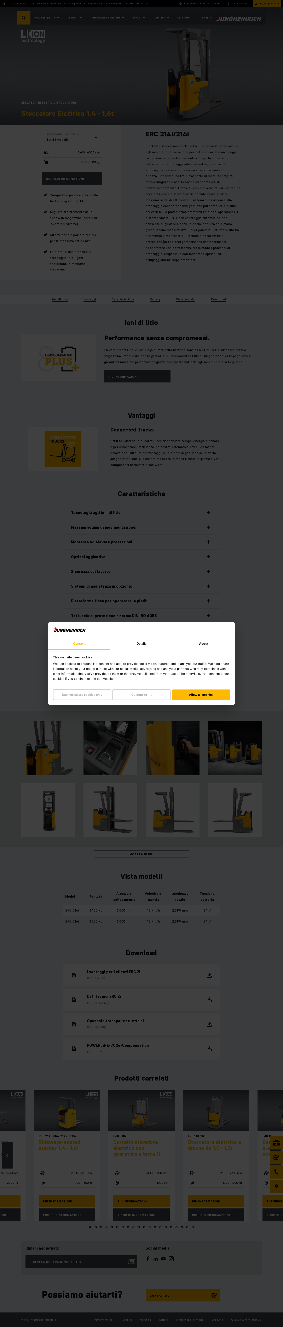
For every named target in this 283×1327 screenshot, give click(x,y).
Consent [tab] (79, 644)
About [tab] (203, 644)
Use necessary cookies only (82, 694)
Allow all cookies (201, 694)
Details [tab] (142, 644)
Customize (139, 694)
